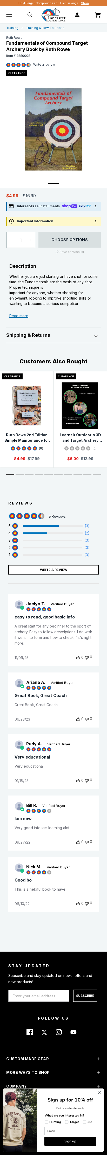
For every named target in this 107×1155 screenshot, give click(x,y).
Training (12, 28)
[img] (8, 65)
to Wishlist (71, 252)
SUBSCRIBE (85, 996)
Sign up (70, 1141)
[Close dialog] (99, 1093)
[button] (10, 474)
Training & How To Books (45, 28)
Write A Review (53, 570)
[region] (49, 526)
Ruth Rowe (14, 38)
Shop (85, 3)
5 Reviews (44, 65)
